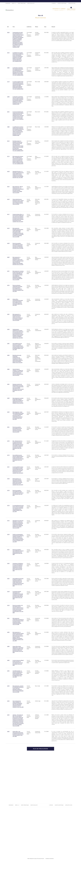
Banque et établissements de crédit (38, 344)
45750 (8, 490)
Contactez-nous (71, 3)
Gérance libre (37, 97)
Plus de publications (40, 748)
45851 (8, 384)
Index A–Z (14, 3)
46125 (8, 186)
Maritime (37, 385)
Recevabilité (37, 481)
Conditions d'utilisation (49, 858)
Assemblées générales (37, 34)
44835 (8, 731)
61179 (8, 81)
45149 (8, 591)
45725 (8, 520)
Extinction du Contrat (37, 230)
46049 (8, 257)
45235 (8, 578)
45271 (8, 549)
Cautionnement (38, 330)
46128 (8, 171)
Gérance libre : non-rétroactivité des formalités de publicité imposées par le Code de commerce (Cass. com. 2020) (18, 734)
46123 (8, 199)
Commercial (37, 52)
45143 (8, 605)
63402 (8, 67)
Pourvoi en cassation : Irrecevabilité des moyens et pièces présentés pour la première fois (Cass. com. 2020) (18, 552)
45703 (8, 534)
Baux (36, 81)
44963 (8, 660)
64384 (8, 96)
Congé (38, 81)
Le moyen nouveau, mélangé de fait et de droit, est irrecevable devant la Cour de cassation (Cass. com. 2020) (18, 663)
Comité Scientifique (62, 3)
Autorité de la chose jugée (38, 594)
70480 (8, 126)
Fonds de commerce (37, 371)
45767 (8, 466)
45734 (8, 505)
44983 (8, 646)
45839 (8, 398)
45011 (8, 618)
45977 (8, 271)
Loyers (38, 111)
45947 (8, 314)
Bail (36, 244)
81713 (8, 156)
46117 (8, 214)
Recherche (8, 3)
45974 (8, 285)
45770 (8, 455)
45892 (8, 355)
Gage (39, 701)
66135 (8, 52)
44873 (8, 714)
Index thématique (22, 3)
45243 (8, 563)
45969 (8, 299)
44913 (8, 701)
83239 (8, 32)
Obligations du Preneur (38, 188)
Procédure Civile (37, 141)
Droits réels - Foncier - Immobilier (37, 200)
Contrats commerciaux (37, 54)
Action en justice (37, 143)
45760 (8, 478)
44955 (8, 670)
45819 (8, 412)
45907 (8, 343)
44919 (8, 685)
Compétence (37, 565)
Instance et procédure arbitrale (37, 717)
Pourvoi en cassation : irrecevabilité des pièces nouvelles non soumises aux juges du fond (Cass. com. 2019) (18, 493)
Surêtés (36, 329)
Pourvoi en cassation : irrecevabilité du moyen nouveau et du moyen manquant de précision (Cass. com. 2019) (17, 429)
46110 (8, 228)
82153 (8, 141)
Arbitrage (37, 714)
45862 (8, 369)
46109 (8, 243)
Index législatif (30, 3)
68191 (8, 111)
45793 (8, 441)
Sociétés (36, 32)
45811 (8, 427)
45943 (8, 329)
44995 (8, 632)
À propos (54, 3)
